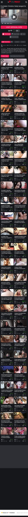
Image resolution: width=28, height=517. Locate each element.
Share (24, 34)
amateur (17, 41)
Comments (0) (15, 36)
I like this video (9, 30)
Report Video (16, 34)
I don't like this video (11, 30)
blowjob (22, 41)
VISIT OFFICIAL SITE (14, 27)
